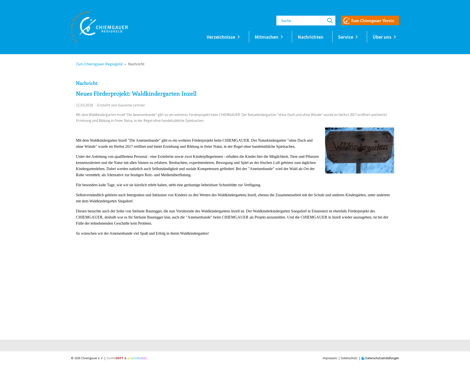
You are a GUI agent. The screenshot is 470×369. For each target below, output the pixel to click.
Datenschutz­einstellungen (381, 358)
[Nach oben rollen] (459, 358)
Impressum (330, 358)
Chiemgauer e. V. (92, 358)
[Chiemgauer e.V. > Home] (99, 27)
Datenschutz (349, 358)
